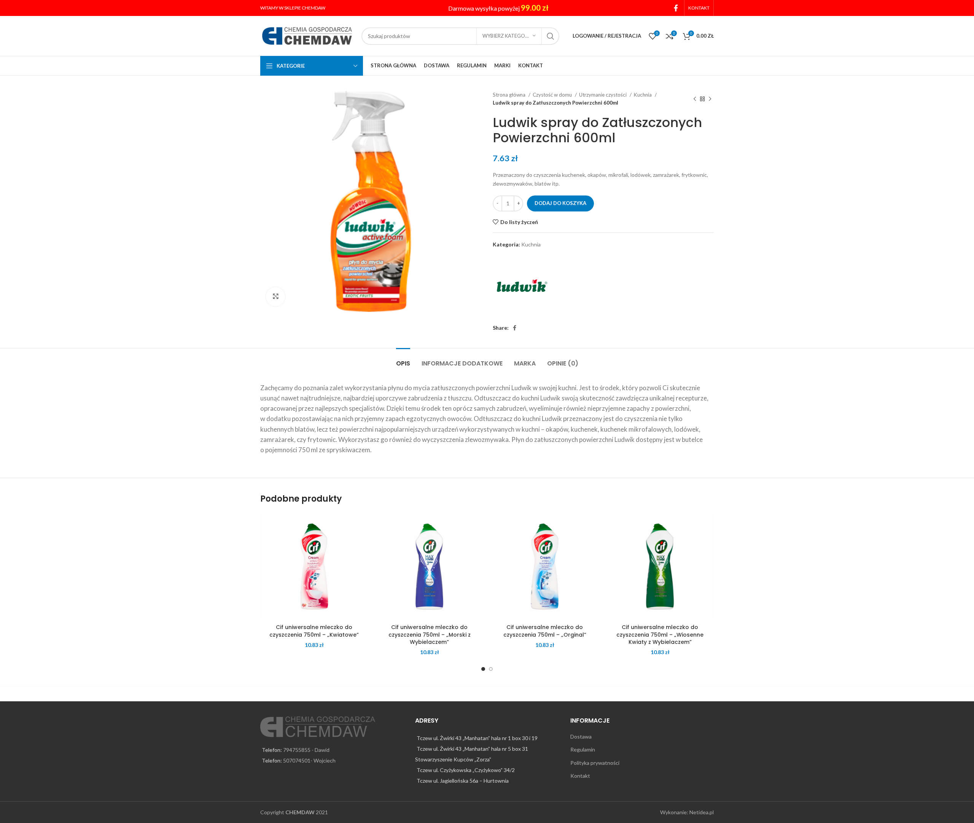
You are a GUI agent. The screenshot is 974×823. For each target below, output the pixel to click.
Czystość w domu (553, 95)
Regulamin (582, 749)
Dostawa (581, 736)
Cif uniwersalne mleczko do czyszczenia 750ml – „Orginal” (544, 631)
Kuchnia (643, 95)
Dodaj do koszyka (560, 203)
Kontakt (580, 775)
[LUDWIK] (521, 286)
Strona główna (510, 95)
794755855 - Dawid (306, 750)
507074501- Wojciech (309, 760)
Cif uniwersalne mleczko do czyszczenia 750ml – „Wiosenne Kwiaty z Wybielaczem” (659, 634)
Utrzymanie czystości (603, 95)
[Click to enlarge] (275, 296)
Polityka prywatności (594, 762)
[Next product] (710, 99)
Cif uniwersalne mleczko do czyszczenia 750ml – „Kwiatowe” (314, 631)
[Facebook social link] (676, 8)
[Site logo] (307, 35)
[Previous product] (695, 99)
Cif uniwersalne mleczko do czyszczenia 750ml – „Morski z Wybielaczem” (429, 634)
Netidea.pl (701, 812)
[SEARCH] (550, 36)
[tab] (403, 359)
